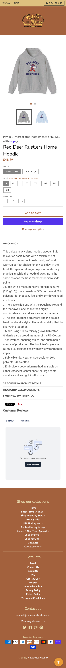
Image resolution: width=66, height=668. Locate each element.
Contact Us (33, 567)
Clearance (33, 542)
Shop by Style (32, 534)
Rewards (33, 582)
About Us (33, 570)
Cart (55, 3)
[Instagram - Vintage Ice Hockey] (36, 627)
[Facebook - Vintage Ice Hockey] (30, 627)
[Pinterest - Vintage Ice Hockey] (41, 627)
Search (33, 563)
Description (10, 243)
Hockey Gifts (33, 519)
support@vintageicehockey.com (33, 615)
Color (6, 166)
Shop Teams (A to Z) (32, 511)
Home (33, 507)
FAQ (33, 574)
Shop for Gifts (32, 538)
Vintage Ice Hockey (37, 657)
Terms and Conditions (33, 598)
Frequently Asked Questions (21, 389)
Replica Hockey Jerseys (33, 527)
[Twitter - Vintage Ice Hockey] (25, 627)
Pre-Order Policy (33, 586)
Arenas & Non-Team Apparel (32, 531)
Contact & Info (31, 546)
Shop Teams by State (32, 515)
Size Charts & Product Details (23, 178)
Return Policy (33, 594)
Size (20, 178)
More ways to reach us (33, 621)
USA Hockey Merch (33, 523)
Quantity (7, 197)
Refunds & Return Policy (18, 396)
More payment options (33, 229)
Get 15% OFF (33, 578)
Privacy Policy (33, 590)
